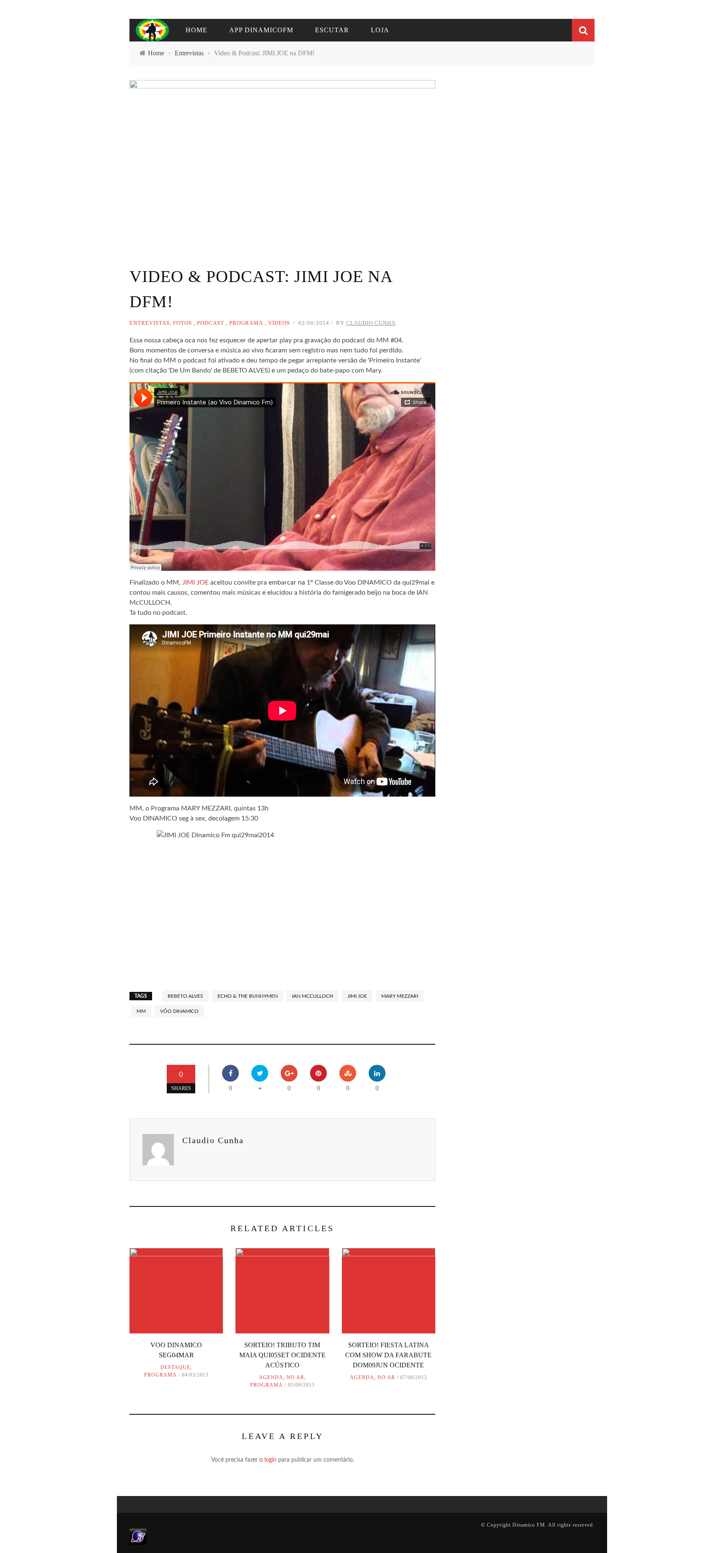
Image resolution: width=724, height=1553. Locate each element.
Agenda (271, 1377)
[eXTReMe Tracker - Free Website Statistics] (138, 1536)
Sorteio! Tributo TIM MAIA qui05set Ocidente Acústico (282, 1355)
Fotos (182, 323)
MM (141, 1011)
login (270, 1460)
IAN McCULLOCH (312, 996)
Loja (380, 30)
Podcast (210, 323)
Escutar (332, 30)
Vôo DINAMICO (179, 1011)
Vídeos (279, 323)
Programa (246, 323)
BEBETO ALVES (185, 996)
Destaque (175, 1367)
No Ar (295, 1377)
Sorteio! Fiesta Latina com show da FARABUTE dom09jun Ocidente (388, 1355)
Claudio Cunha (371, 323)
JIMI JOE (195, 582)
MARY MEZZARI (399, 996)
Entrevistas (149, 323)
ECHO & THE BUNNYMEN (247, 996)
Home (196, 30)
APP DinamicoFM (261, 30)
